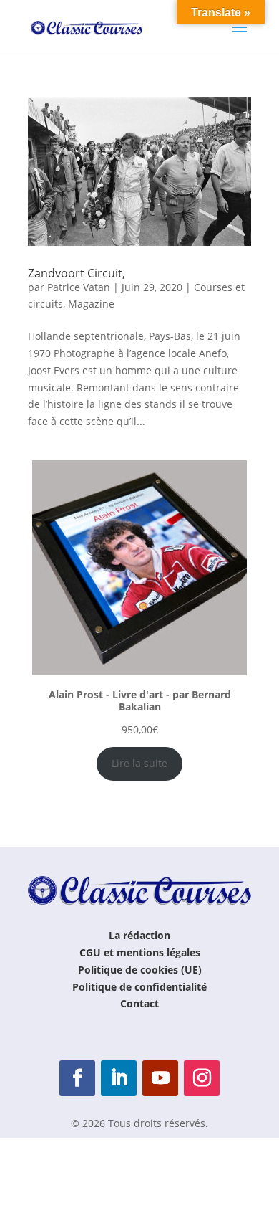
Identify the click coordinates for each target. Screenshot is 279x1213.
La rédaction (139, 935)
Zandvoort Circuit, (76, 273)
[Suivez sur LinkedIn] (119, 1078)
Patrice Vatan (78, 287)
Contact (139, 1003)
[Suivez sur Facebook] (77, 1078)
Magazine (91, 303)
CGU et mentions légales (139, 952)
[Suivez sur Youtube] (160, 1078)
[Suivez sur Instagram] (202, 1078)
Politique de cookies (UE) (140, 969)
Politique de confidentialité (139, 987)
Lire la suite (139, 763)
